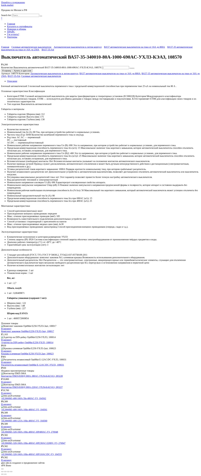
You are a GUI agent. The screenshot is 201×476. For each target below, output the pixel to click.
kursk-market (7, 5)
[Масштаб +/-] (11, 471)
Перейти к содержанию (13, 2)
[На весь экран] (8, 471)
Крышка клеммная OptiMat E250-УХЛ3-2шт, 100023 (27, 353)
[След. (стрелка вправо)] (5, 474)
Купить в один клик (22, 71)
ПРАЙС (11, 31)
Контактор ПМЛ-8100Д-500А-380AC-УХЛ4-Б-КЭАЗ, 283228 (32, 376)
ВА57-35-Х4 (48, 49)
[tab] (103, 81)
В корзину (6, 71)
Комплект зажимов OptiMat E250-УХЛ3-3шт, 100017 (27, 331)
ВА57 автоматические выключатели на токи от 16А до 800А (134, 47)
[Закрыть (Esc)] (2, 471)
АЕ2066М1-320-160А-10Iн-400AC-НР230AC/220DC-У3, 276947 (33, 443)
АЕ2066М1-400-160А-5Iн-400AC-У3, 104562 (23, 398)
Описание (12, 81)
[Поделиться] (5, 471)
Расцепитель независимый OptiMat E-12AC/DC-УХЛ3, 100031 (32, 365)
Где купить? (13, 34)
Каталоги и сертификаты (19, 26)
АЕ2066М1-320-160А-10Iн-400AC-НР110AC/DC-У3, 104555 (31, 454)
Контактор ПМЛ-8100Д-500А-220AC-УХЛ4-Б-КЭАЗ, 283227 (32, 387)
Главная (11, 24)
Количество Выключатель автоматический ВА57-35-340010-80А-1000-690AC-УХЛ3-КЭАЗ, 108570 (51, 67)
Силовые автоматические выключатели (31, 47)
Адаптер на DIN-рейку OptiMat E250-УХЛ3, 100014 (27, 342)
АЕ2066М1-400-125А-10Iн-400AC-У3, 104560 (24, 420)
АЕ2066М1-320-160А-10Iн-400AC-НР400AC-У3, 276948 (29, 432)
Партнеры (12, 37)
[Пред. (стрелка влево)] (2, 474)
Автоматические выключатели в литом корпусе (78, 47)
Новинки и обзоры (16, 29)
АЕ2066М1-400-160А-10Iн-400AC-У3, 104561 (24, 409)
